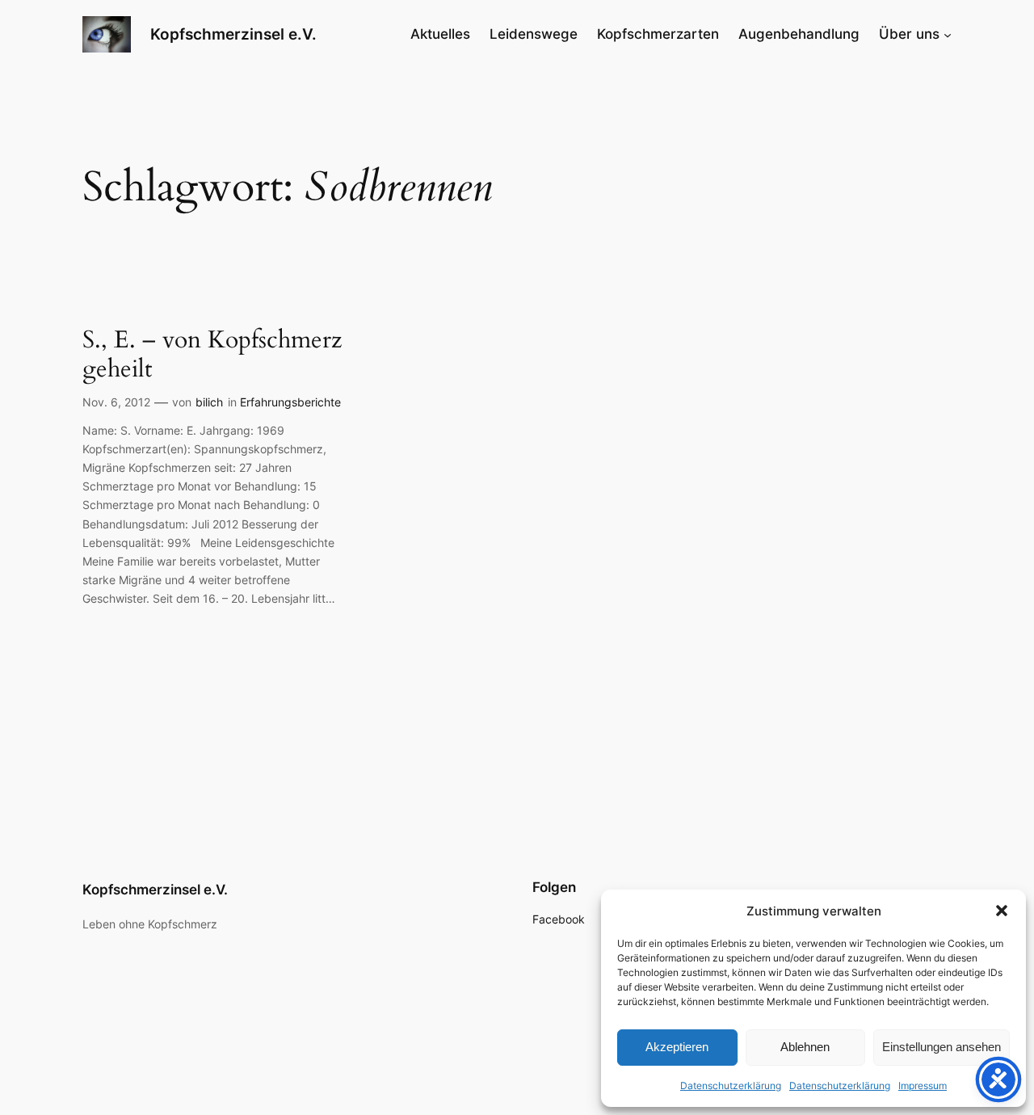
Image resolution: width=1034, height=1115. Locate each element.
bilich (209, 402)
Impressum (922, 1085)
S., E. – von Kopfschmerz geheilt (212, 355)
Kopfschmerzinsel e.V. (233, 34)
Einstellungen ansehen (941, 1047)
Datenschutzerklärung (730, 1085)
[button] (1002, 911)
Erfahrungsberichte (290, 402)
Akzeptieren (676, 1047)
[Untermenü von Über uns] (948, 34)
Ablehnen (805, 1047)
